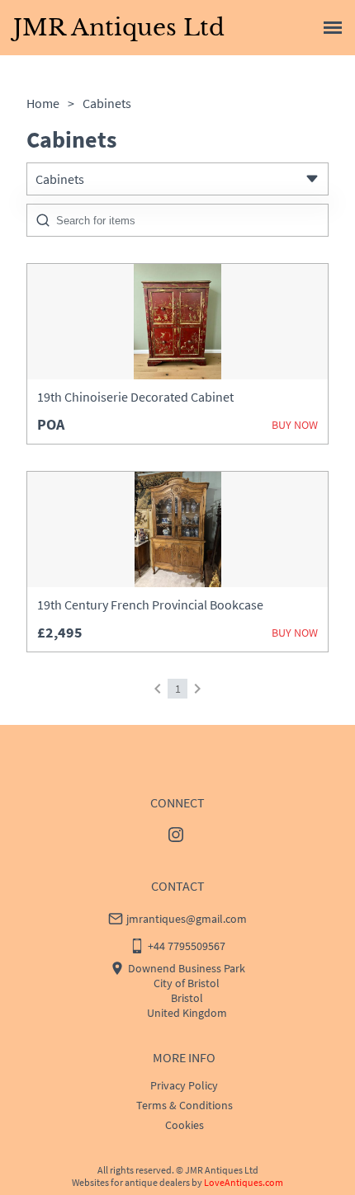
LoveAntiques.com (243, 1182)
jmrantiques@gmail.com (186, 918)
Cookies (184, 1124)
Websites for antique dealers (131, 1182)
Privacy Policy (184, 1085)
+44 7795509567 (186, 946)
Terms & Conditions (184, 1105)
